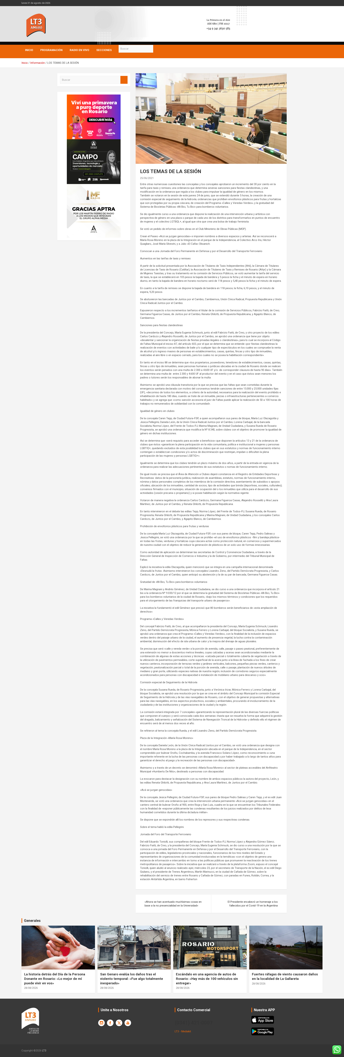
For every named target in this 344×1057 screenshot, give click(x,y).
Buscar (156, 49)
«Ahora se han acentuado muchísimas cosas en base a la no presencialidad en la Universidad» (173, 903)
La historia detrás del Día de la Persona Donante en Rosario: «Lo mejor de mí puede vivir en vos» (54, 978)
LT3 (44, 1050)
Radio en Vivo (79, 50)
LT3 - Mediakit (183, 1031)
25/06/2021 (147, 178)
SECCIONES (104, 50)
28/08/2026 (31, 987)
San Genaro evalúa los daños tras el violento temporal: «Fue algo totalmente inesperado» (131, 978)
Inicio (29, 50)
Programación (51, 50)
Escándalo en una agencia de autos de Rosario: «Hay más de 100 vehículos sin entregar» (207, 978)
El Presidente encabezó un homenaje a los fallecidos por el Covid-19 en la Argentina (253, 903)
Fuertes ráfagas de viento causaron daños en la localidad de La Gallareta (285, 976)
